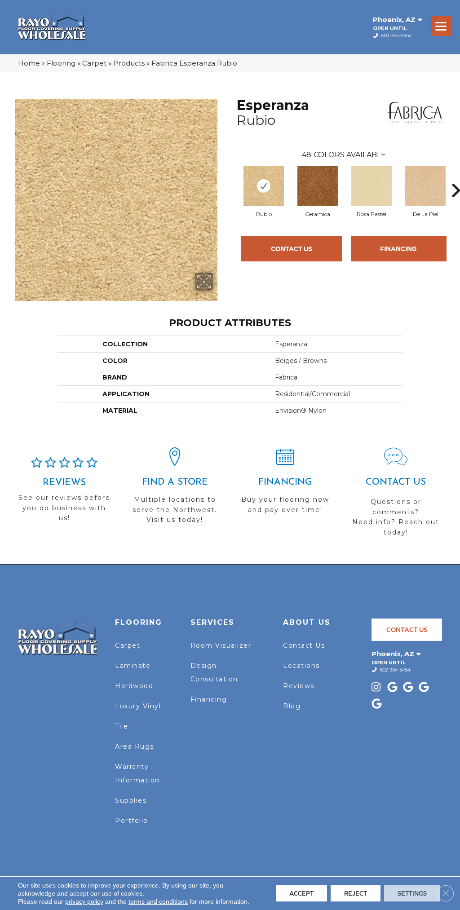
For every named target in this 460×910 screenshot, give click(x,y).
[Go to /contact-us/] (395, 496)
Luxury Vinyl (138, 706)
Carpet (94, 63)
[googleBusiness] (393, 688)
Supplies (130, 800)
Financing (398, 248)
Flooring (61, 63)
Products (129, 63)
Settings (412, 893)
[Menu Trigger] (441, 26)
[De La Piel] (425, 185)
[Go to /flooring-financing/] (285, 485)
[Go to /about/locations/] (174, 490)
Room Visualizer (221, 645)
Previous (232, 176)
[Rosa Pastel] (371, 185)
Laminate (132, 666)
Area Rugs (134, 746)
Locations (301, 666)
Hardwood (134, 686)
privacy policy (84, 901)
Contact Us (291, 248)
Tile (121, 726)
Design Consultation (214, 672)
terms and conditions (158, 901)
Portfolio (131, 821)
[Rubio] (263, 185)
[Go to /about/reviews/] (64, 493)
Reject (355, 893)
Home (29, 63)
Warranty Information (137, 773)
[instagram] (378, 688)
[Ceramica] (317, 185)
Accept (301, 893)
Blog (292, 706)
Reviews (298, 686)
